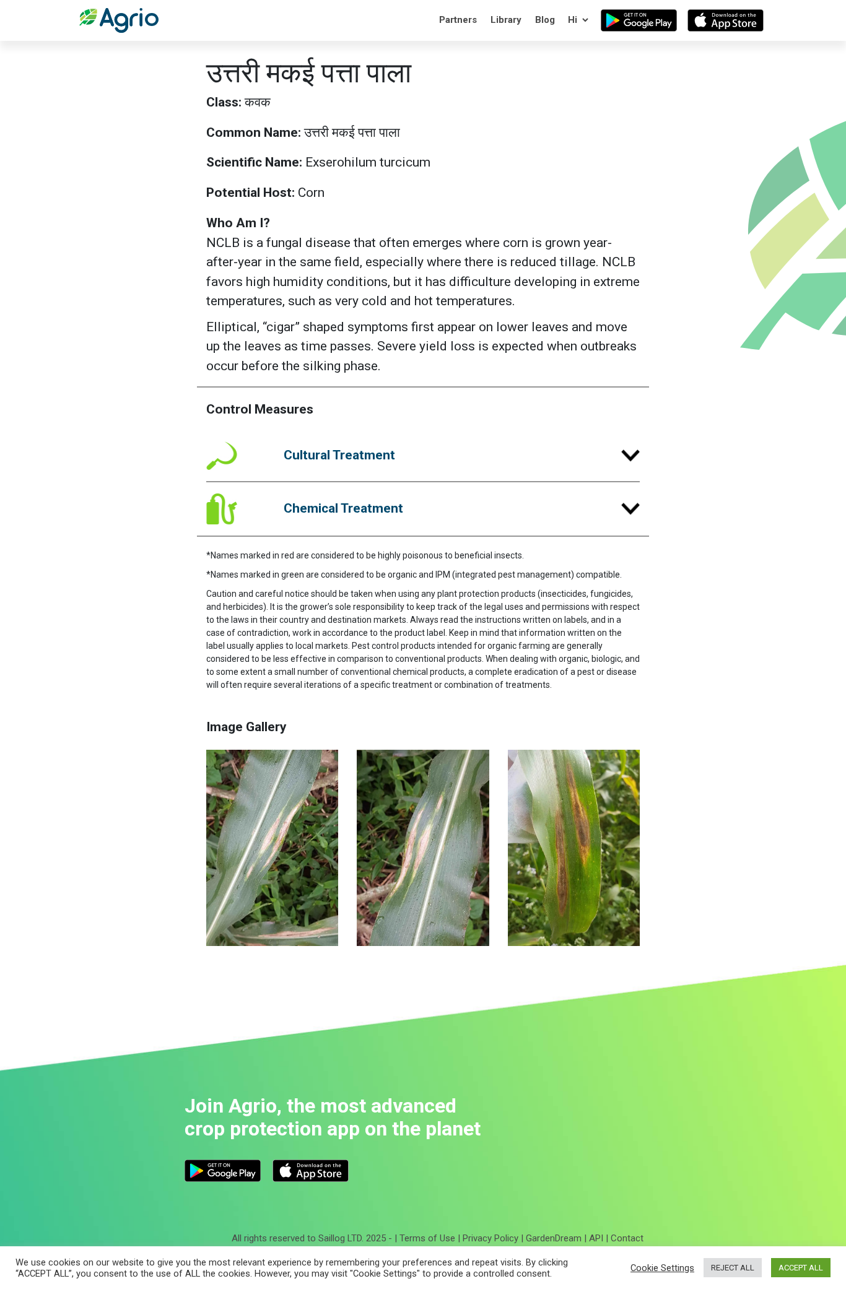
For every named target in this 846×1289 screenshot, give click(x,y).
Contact (627, 1238)
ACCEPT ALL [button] (800, 1267)
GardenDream (554, 1238)
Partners (458, 19)
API (596, 1238)
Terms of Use (427, 1238)
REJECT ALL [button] (732, 1267)
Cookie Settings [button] (662, 1268)
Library (506, 19)
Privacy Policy (490, 1238)
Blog (545, 19)
